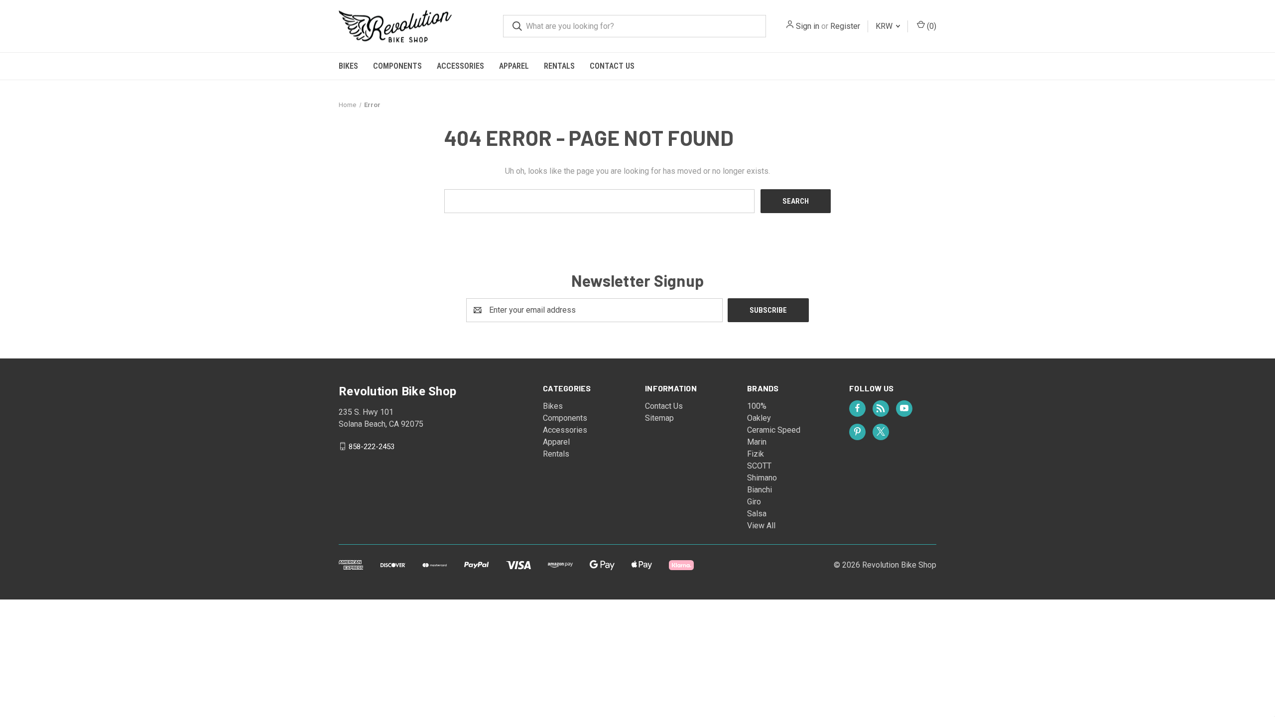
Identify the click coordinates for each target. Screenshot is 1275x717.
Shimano (762, 477)
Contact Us (612, 66)
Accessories (460, 66)
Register (845, 26)
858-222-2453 (371, 446)
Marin (756, 442)
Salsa (756, 513)
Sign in (807, 26)
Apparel (514, 66)
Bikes (348, 66)
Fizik (755, 454)
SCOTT (759, 466)
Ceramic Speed (773, 430)
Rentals (559, 66)
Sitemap (659, 418)
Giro (754, 501)
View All (761, 525)
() (930, 26)
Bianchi (759, 489)
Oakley (759, 418)
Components (397, 66)
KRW (885, 26)
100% (756, 406)
